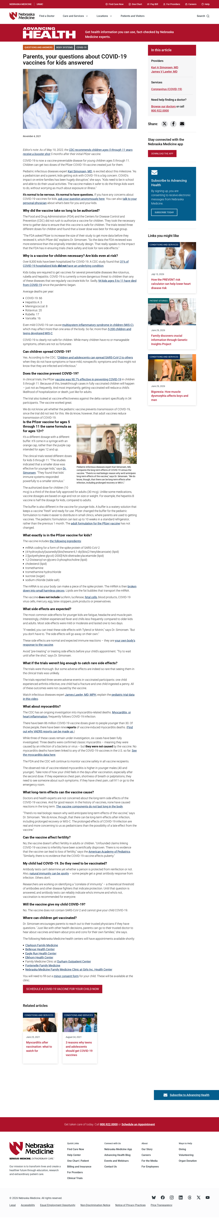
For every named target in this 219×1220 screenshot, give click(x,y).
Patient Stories (159, 300)
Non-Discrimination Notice (95, 1205)
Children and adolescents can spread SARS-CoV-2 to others (95, 357)
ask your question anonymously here (81, 198)
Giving (182, 1149)
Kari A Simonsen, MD (164, 67)
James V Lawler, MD (164, 71)
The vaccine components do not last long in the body (89, 806)
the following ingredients (65, 541)
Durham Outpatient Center (74, 961)
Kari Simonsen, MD (80, 171)
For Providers (75, 1172)
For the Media (150, 1160)
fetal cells (91, 597)
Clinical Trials (75, 1178)
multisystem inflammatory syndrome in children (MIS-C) (97, 325)
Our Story (147, 1149)
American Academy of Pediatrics (109, 851)
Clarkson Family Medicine (41, 945)
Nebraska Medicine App (118, 1149)
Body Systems (65, 47)
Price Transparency (161, 1205)
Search (201, 16)
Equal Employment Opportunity (57, 1205)
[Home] (22, 16)
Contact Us (110, 1166)
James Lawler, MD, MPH (80, 694)
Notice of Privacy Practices (130, 1205)
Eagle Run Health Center (40, 953)
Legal (12, 1205)
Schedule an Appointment (138, 1124)
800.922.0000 (160, 110)
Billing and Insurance (79, 1166)
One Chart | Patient (78, 1160)
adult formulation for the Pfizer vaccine (95, 523)
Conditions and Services (39, 1015)
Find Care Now (75, 1149)
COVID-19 (82, 47)
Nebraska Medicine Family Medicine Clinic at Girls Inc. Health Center (68, 969)
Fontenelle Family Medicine (42, 965)
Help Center (74, 1155)
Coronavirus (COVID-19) (166, 89)
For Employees (150, 1166)
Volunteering (186, 1155)
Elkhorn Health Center (39, 957)
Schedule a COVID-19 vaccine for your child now (62, 989)
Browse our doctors (163, 106)
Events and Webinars (116, 1160)
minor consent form (66, 976)
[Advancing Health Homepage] (54, 32)
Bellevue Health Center (40, 949)
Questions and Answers (39, 47)
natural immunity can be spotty (49, 873)
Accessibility (28, 1205)
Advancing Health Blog (117, 1155)
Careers (146, 1155)
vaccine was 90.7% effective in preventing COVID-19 (88, 379)
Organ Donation (188, 1160)
